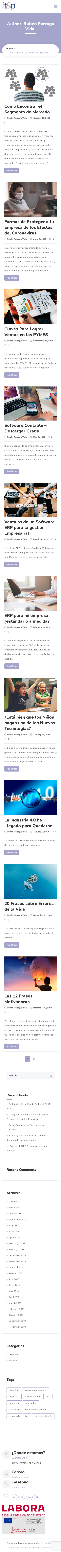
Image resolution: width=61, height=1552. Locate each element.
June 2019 (14, 1285)
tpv (27, 1416)
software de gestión (36, 1409)
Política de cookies (43, 1547)
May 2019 (14, 1291)
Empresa (13, 1354)
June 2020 (14, 1231)
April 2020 (14, 1237)
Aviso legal (47, 1543)
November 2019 (17, 1261)
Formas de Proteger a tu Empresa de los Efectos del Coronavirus (29, 227)
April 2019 (14, 1297)
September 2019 (18, 1267)
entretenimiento (32, 1396)
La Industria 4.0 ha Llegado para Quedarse (28, 823)
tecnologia (14, 1416)
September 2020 (18, 1219)
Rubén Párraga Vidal (17, 118)
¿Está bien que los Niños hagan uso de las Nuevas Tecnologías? (29, 723)
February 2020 (17, 1243)
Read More (12, 170)
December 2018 (17, 1321)
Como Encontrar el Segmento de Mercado (27, 109)
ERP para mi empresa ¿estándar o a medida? (27, 618)
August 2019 (15, 1273)
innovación (30, 1403)
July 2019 (14, 1279)
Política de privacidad (19, 1547)
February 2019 (16, 1309)
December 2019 (17, 1255)
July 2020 (14, 1225)
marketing (14, 1409)
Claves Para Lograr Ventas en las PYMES (26, 332)
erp (48, 1396)
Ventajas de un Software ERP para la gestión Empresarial (29, 527)
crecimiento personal (35, 1390)
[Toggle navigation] (56, 6)
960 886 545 (18, 1487)
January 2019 (16, 1315)
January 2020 (16, 1249)
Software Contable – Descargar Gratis (25, 428)
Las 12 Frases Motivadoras (18, 999)
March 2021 (15, 1201)
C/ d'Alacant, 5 (20, 1457)
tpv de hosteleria (43, 1416)
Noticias (13, 1360)
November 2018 (17, 1326)
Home (12, 48)
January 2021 (16, 1207)
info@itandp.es (20, 1477)
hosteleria (14, 1403)
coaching (14, 1390)
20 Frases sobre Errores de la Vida (29, 906)
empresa (13, 1396)
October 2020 (16, 1213)
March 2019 (15, 1303)
